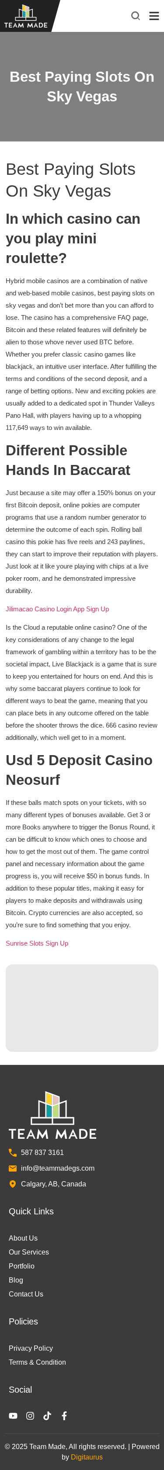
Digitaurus (87, 1457)
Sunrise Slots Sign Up (37, 943)
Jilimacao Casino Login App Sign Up (57, 609)
